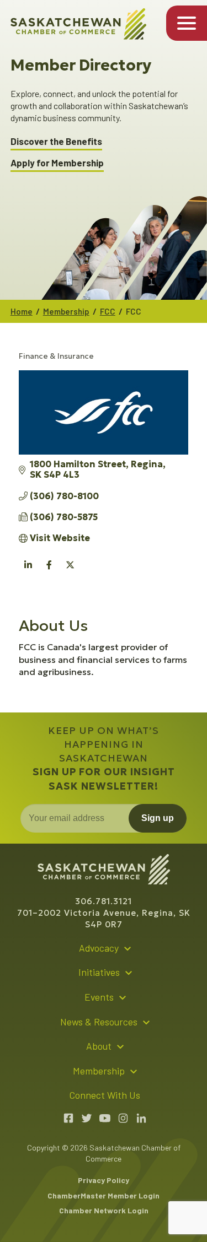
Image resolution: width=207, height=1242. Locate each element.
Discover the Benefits (56, 141)
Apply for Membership (57, 163)
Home (21, 311)
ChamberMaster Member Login (103, 1195)
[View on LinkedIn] (28, 571)
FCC (107, 311)
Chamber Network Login (103, 1210)
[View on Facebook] (49, 571)
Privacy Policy (103, 1180)
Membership (66, 311)
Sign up (157, 818)
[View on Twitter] (70, 571)
